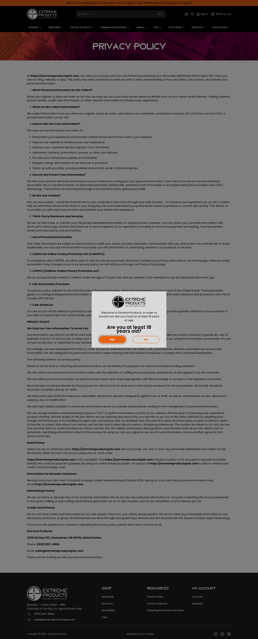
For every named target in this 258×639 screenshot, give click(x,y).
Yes (112, 339)
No (146, 339)
